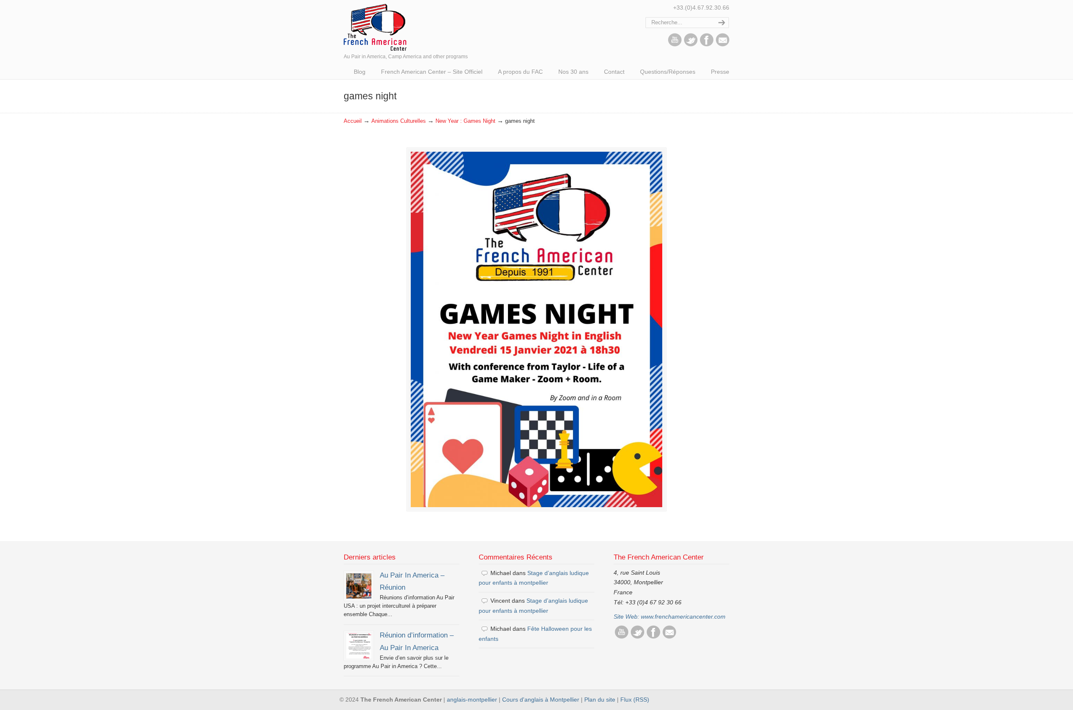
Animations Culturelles (398, 121)
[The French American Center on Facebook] (706, 44)
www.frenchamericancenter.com (683, 616)
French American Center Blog (375, 27)
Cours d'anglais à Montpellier (540, 699)
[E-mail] (722, 44)
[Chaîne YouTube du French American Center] (675, 44)
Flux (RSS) (634, 699)
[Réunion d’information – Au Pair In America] (358, 645)
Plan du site (599, 699)
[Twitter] (690, 44)
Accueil (353, 121)
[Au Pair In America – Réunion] (358, 586)
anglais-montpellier (472, 699)
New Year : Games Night (465, 121)
